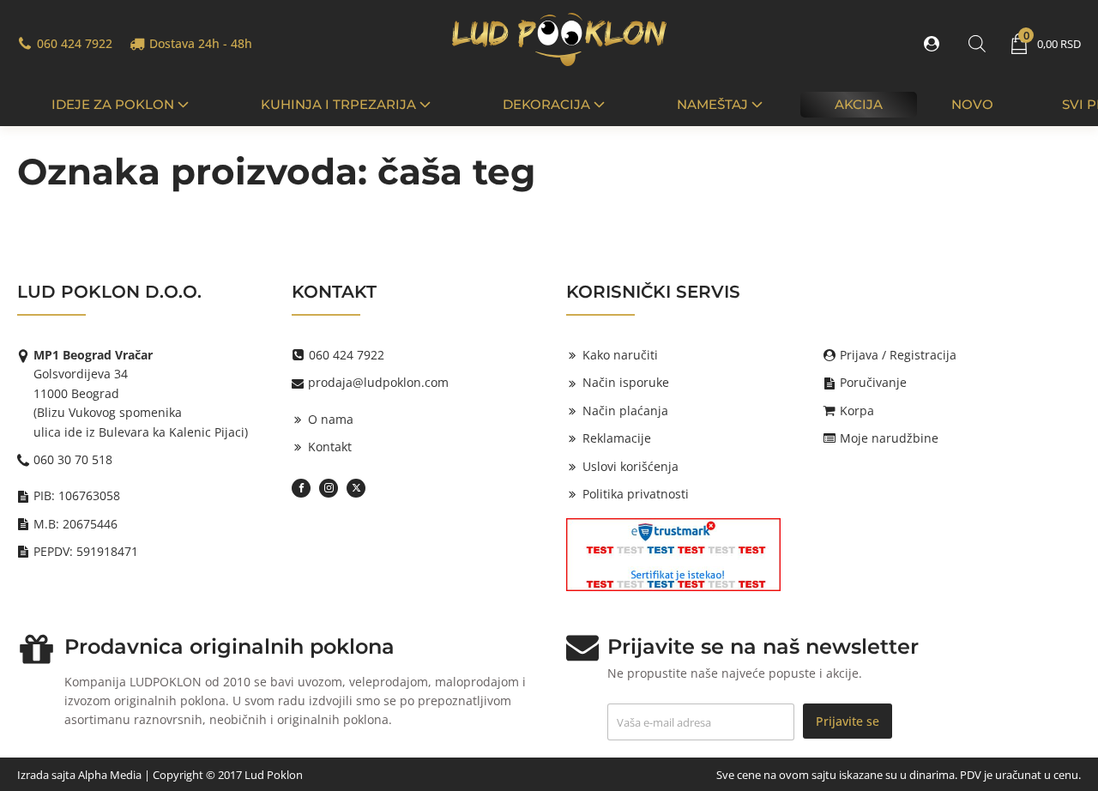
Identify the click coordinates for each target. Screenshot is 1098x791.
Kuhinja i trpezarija (338, 104)
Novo (972, 104)
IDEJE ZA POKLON (112, 104)
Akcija (859, 104)
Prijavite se (847, 721)
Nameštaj (712, 104)
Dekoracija (546, 104)
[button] (935, 44)
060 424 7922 (74, 43)
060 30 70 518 (72, 459)
